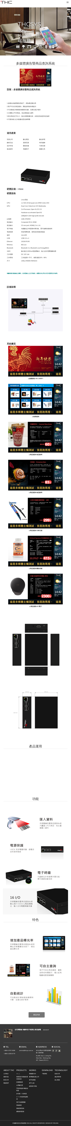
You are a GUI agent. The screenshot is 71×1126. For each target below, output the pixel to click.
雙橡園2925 (32, 1073)
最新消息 (6, 1076)
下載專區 (44, 1073)
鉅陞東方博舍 (33, 1086)
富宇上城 (31, 1083)
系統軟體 (19, 1105)
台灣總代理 (19, 1085)
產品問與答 (58, 1076)
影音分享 (6, 1080)
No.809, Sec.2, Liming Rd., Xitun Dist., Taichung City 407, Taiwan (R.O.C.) (44, 1058)
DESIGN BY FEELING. (52, 1123)
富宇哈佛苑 (32, 1080)
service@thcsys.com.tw (26, 1050)
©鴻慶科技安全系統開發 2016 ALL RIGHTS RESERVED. (28, 1123)
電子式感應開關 (20, 1102)
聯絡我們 (6, 1083)
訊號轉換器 (19, 1082)
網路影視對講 (20, 1111)
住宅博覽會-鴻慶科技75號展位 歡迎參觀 (28, 1029)
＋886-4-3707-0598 (9, 1050)
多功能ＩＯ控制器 (21, 1093)
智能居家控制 (20, 1108)
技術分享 (57, 1073)
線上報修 (57, 1080)
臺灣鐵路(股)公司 (34, 1076)
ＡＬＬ (18, 1073)
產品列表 (36, 1015)
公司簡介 (6, 1073)
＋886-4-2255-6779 (9, 1053)
